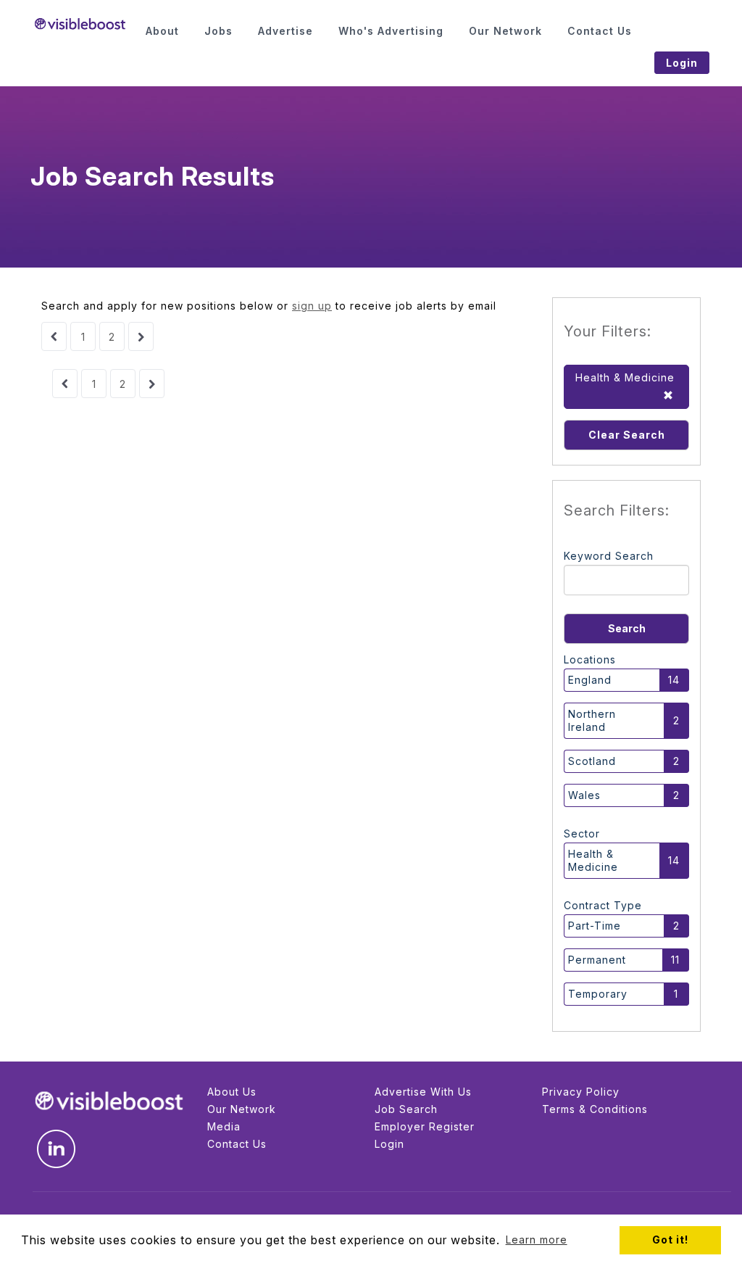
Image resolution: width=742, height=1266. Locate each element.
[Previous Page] (54, 336)
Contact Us (237, 1144)
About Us (232, 1091)
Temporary (598, 994)
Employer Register (425, 1126)
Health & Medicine (593, 860)
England (590, 680)
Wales (584, 795)
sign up (312, 305)
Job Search (406, 1109)
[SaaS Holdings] (80, 24)
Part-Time (594, 925)
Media (224, 1126)
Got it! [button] (670, 1239)
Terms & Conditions (595, 1109)
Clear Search (626, 435)
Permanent (597, 959)
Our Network (241, 1109)
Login (389, 1144)
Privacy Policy (581, 1091)
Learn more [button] (536, 1239)
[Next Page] (141, 336)
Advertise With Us (423, 1091)
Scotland (592, 761)
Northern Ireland (592, 720)
